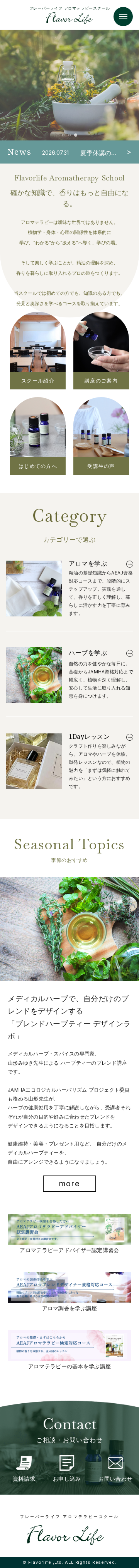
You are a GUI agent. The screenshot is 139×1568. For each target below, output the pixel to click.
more (69, 1183)
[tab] (63, 135)
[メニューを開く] (123, 16)
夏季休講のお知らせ (98, 153)
